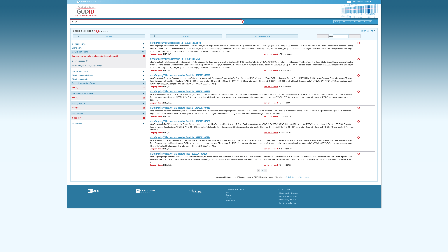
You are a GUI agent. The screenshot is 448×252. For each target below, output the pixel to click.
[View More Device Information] (358, 43)
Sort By (186, 36)
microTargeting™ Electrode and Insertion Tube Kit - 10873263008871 (180, 91)
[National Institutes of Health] (79, 1)
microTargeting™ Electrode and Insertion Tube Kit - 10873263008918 (180, 75)
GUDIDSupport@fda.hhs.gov (297, 177)
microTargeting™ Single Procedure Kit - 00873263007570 (175, 59)
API (354, 22)
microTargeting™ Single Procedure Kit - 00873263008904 (175, 43)
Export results (366, 31)
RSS (227, 192)
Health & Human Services (287, 203)
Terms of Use (230, 201)
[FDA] (349, 2)
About (343, 22)
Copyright (229, 195)
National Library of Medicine (92, 2)
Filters (109, 36)
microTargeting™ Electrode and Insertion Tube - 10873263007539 (178, 153)
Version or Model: (271, 54)
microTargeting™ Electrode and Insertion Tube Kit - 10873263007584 (180, 137)
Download (361, 22)
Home (336, 22)
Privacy (228, 198)
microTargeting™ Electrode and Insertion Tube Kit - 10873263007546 (180, 121)
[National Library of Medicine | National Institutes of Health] (93, 191)
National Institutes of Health (287, 196)
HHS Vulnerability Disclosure (288, 193)
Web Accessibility (284, 190)
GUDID (86, 11)
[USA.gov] (197, 191)
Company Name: (156, 54)
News (349, 22)
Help (369, 22)
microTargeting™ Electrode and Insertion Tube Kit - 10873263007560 (180, 107)
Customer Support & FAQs (235, 189)
